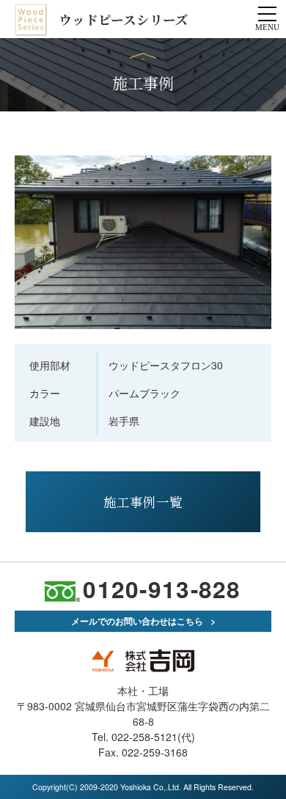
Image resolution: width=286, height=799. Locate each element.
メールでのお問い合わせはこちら (137, 620)
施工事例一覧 (143, 502)
